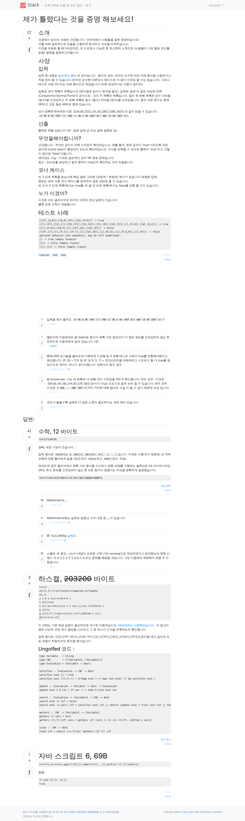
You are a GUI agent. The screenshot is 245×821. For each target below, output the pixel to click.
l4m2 (168, 792)
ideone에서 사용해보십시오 (136, 625)
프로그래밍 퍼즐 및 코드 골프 (63, 5)
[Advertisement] (104, 286)
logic (63, 255)
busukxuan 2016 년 (60, 369)
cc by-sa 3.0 (187, 812)
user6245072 (57, 406)
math (55, 255)
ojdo (52, 566)
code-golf (44, 255)
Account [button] (215, 5)
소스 (168, 259)
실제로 (71, 535)
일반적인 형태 (67, 75)
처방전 (53, 346)
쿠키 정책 (69, 812)
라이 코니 (166, 739)
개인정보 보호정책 (86, 812)
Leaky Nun (55, 504)
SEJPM (167, 255)
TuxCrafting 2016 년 (60, 522)
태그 (88, 5)
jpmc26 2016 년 (58, 540)
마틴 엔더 (166, 486)
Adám (53, 324)
